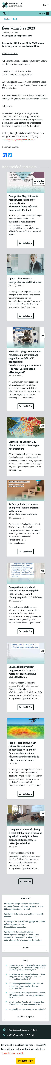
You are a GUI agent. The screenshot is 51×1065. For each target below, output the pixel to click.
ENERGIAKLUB (12, 5)
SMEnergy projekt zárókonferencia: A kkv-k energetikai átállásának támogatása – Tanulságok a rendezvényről (28, 967)
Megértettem (25, 1061)
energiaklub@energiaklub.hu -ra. (19, 139)
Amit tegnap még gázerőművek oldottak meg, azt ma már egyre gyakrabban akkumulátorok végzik (27, 976)
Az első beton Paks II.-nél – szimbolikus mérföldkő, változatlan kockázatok (26, 1003)
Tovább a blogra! (24, 1016)
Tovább (27, 881)
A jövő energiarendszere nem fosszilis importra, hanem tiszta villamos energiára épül (26, 985)
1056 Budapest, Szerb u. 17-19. (21, 1029)
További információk (12, 1053)
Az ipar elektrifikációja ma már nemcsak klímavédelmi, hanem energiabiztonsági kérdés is (27, 995)
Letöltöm (27, 243)
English (46, 5)
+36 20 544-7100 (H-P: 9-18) (20, 1035)
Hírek (15, 19)
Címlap (7, 19)
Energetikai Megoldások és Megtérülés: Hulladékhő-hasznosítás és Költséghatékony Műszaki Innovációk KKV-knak (24, 906)
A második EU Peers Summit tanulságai (26, 1009)
